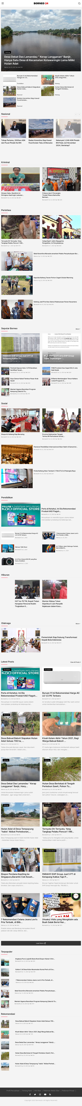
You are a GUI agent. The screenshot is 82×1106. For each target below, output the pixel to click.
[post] (41, 40)
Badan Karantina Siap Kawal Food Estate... (28, 99)
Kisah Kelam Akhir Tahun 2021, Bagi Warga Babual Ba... (35, 1032)
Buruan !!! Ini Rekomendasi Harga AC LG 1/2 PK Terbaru (26, 534)
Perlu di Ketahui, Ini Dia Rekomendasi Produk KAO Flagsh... (59, 510)
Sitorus (6, 67)
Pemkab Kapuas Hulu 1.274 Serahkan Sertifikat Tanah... (23, 369)
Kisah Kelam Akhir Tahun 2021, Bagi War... (64, 77)
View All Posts (75, 662)
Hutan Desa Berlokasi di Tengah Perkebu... (64, 88)
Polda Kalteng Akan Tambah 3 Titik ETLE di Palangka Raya (54, 471)
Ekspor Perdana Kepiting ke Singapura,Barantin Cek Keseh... (17, 875)
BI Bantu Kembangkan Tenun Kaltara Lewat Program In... (64, 380)
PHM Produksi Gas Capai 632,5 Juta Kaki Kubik (64, 369)
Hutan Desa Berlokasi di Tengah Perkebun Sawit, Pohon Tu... (58, 785)
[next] (77, 40)
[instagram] (40, 1094)
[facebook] (30, 1094)
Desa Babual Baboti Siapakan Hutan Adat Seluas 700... (34, 1021)
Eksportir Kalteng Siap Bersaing (12, 434)
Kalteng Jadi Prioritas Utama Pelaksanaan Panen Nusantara (55, 302)
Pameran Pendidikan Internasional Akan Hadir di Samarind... (56, 447)
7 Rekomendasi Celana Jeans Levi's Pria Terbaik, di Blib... (67, 534)
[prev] (5, 40)
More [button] (77, 329)
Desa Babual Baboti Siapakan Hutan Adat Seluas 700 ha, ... (19, 739)
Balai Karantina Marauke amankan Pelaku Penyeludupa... (35, 991)
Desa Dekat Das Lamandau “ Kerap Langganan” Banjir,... (35, 1042)
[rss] (50, 1094)
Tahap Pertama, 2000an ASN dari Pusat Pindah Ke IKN (13, 141)
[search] (79, 3)
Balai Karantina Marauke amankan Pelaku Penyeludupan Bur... (56, 253)
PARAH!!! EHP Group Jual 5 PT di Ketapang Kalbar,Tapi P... (58, 875)
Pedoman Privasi (68, 1091)
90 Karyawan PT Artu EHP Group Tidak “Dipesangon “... (59, 357)
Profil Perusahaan (13, 1091)
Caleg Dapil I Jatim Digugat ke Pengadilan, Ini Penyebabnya (53, 242)
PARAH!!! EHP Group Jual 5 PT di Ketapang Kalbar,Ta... (18, 357)
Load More (40, 943)
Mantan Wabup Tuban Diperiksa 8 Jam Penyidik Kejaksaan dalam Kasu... (52, 603)
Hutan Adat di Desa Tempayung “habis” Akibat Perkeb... (35, 1063)
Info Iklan (38, 1091)
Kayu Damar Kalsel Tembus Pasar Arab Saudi (24, 380)
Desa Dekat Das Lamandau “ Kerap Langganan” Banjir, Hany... (18, 785)
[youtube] (45, 1094)
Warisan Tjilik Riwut (21, 547)
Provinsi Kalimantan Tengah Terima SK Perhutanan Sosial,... (53, 435)
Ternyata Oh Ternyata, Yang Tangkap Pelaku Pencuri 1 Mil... (12, 242)
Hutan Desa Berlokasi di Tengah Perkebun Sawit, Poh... (35, 1053)
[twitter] (35, 1094)
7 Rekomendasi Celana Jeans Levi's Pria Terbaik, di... (35, 980)
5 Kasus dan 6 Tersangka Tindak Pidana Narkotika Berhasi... (51, 195)
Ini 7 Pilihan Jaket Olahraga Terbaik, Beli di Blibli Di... (67, 547)
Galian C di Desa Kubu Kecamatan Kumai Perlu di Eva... (35, 969)
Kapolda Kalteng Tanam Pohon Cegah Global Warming (53, 277)
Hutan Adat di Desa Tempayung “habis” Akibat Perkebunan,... (17, 830)
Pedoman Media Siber (51, 1091)
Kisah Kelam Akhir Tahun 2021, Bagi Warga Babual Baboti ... (60, 739)
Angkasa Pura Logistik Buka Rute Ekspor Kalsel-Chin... (35, 959)
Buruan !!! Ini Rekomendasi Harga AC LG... (27, 77)
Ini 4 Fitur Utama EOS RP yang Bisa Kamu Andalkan (26, 560)
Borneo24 (4, 198)
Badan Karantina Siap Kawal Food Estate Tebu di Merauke (40, 141)
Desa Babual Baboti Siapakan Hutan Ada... (28, 88)
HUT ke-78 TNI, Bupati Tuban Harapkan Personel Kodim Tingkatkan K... (27, 603)
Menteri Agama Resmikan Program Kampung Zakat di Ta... (23, 390)
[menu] (2, 3)
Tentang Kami (27, 1091)
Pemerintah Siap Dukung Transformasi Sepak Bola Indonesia (59, 638)
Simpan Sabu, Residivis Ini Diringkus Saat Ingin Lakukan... (12, 194)
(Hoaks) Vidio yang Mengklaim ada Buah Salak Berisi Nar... (60, 920)
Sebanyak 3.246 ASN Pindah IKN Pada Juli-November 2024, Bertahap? (67, 142)
